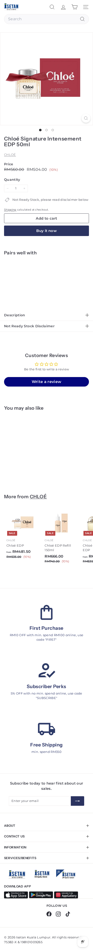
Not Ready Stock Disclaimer (29, 326)
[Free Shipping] (46, 729)
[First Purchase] (46, 612)
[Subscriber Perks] (46, 670)
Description (14, 315)
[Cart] (74, 7)
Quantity (12, 179)
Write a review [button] (47, 381)
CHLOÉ (10, 154)
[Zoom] (86, 118)
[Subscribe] (77, 801)
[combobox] (46, 19)
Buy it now (46, 230)
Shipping (10, 209)
